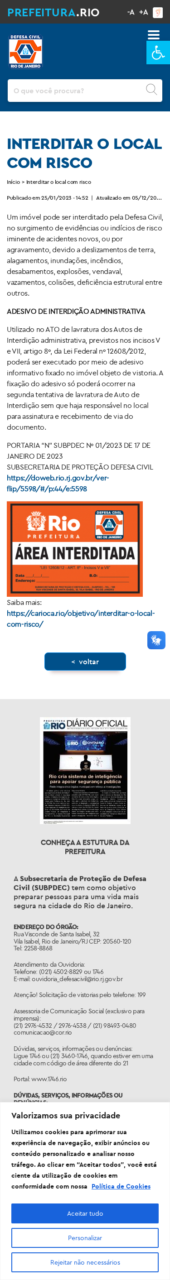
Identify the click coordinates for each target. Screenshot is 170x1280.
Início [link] (13, 181)
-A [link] (131, 11)
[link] (158, 52)
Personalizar (85, 1238)
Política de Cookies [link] (121, 1186)
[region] (85, 1191)
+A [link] (143, 11)
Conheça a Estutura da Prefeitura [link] (85, 847)
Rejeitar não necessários (85, 1262)
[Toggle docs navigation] (153, 35)
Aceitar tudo (85, 1213)
